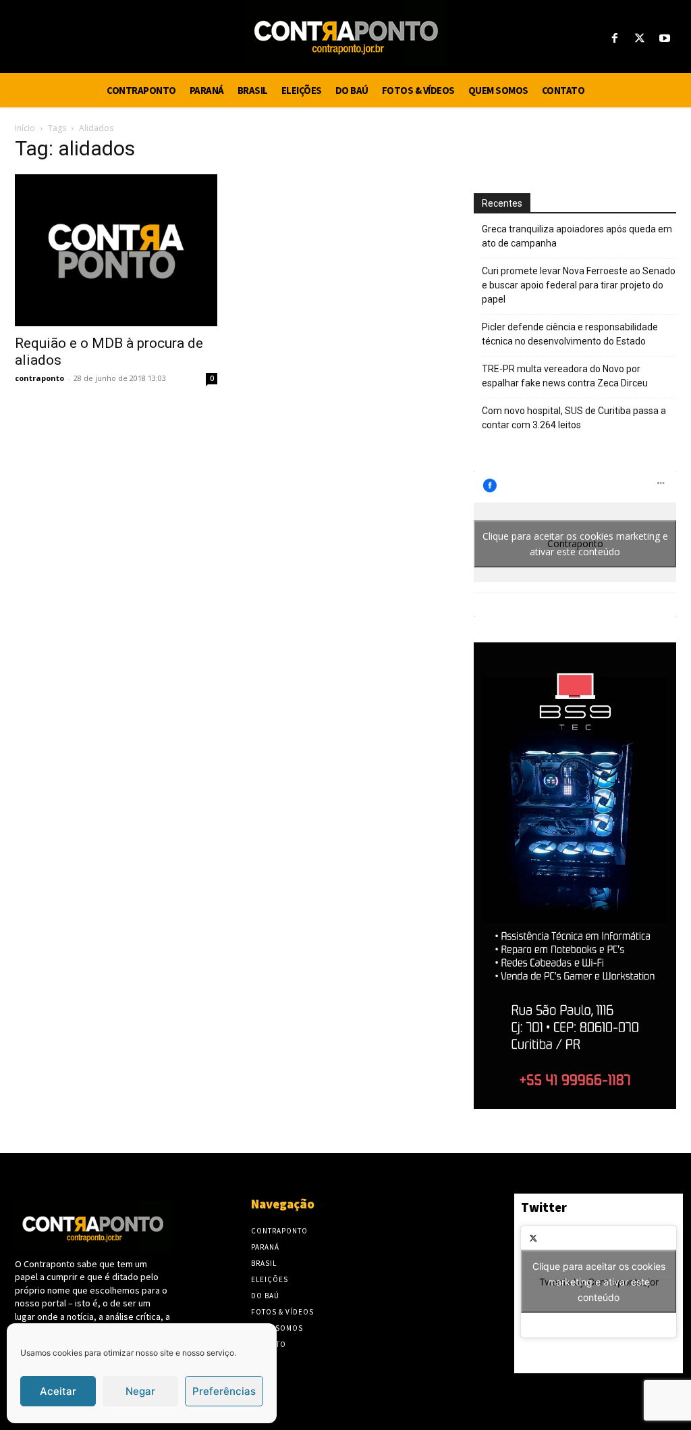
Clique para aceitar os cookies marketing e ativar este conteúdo (575, 544)
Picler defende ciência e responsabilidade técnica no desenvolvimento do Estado (570, 334)
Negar (140, 1391)
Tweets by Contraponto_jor (598, 1281)
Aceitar (58, 1391)
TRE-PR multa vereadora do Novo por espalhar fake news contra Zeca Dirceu (565, 375)
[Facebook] (614, 39)
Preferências (224, 1391)
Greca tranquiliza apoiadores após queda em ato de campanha (577, 236)
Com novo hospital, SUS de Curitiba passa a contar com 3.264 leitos (574, 417)
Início (25, 128)
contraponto (39, 378)
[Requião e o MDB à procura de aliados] (116, 250)
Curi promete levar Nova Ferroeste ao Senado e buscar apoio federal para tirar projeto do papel (578, 285)
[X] (640, 39)
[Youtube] (665, 39)
